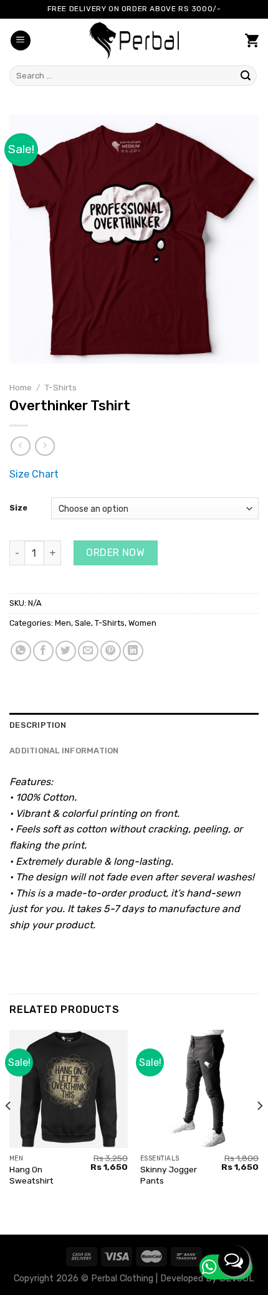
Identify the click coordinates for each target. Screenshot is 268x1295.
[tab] (134, 725)
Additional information (64, 750)
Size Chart (34, 474)
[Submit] (245, 76)
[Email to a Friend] (88, 651)
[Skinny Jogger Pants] (199, 1089)
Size (18, 507)
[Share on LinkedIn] (133, 651)
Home (20, 387)
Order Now (115, 552)
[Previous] (8, 1131)
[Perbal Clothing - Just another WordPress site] (134, 40)
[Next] (259, 1131)
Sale (83, 623)
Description (37, 725)
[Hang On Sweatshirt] (68, 1089)
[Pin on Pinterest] (110, 651)
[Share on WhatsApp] (21, 651)
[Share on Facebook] (43, 651)
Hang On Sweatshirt (31, 1174)
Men (63, 623)
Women (142, 623)
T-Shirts (61, 387)
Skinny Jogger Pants (168, 1174)
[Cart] (252, 40)
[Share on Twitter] (65, 651)
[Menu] (21, 41)
